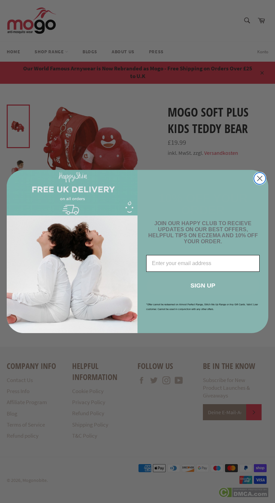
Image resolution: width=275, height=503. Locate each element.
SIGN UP (202, 285)
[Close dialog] (260, 178)
